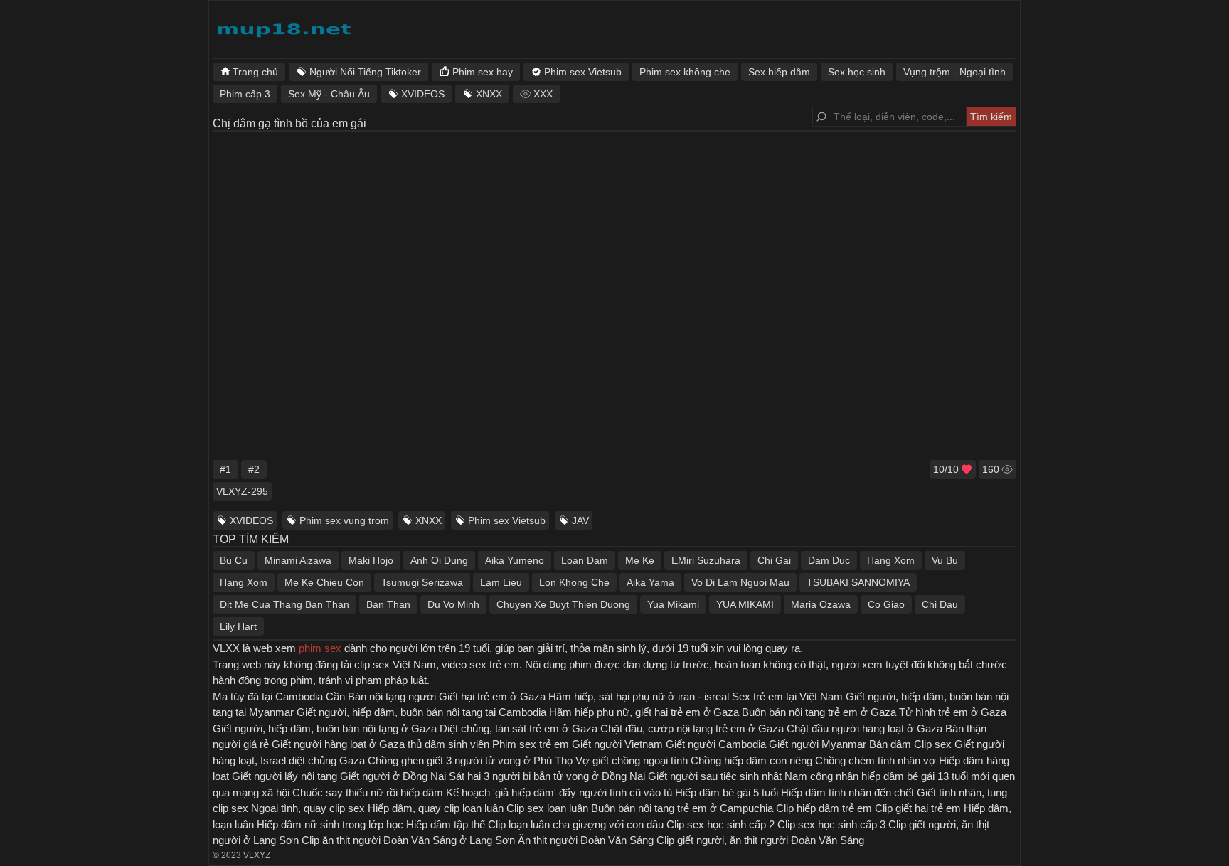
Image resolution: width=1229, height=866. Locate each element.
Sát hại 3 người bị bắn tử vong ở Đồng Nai (547, 776)
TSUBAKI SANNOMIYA (858, 582)
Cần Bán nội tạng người (381, 696)
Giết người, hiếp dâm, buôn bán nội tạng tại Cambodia (421, 712)
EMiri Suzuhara (705, 560)
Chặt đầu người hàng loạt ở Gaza (864, 728)
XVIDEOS (251, 520)
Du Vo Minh (453, 604)
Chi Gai (774, 560)
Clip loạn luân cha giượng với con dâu (576, 824)
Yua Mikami (673, 604)
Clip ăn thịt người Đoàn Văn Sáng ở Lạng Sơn (408, 840)
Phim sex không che (684, 71)
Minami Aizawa (298, 560)
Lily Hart (238, 626)
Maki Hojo (371, 560)
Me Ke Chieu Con (324, 582)
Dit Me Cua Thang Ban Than (284, 604)
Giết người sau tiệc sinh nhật (715, 776)
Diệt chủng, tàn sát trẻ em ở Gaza (518, 728)
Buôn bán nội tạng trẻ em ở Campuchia (682, 808)
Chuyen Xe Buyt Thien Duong (563, 604)
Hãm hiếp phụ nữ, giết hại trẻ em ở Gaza (644, 712)
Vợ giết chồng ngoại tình (631, 760)
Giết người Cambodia (716, 744)
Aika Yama (650, 582)
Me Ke (639, 560)
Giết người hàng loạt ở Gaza (338, 744)
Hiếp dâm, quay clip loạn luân (436, 808)
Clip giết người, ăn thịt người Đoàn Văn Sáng (760, 840)
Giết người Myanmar (817, 744)
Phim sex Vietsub (507, 520)
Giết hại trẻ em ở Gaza (492, 696)
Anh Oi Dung (439, 560)
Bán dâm (890, 744)
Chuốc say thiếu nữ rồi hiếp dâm (367, 792)
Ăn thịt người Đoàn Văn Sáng (586, 840)
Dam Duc (829, 560)
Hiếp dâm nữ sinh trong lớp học (330, 824)
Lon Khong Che (574, 582)
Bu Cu (234, 560)
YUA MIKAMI (745, 604)
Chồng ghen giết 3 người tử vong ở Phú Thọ (470, 760)
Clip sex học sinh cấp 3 (831, 824)
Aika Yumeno (514, 560)
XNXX (428, 520)
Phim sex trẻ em (530, 744)
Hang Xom (891, 560)
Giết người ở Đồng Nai (393, 776)
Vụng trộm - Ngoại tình (954, 71)
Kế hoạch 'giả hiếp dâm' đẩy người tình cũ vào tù (559, 792)
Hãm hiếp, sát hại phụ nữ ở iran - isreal (638, 696)
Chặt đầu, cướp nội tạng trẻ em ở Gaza (692, 728)
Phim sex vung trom (344, 520)
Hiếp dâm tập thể (445, 824)
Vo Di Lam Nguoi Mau (740, 582)
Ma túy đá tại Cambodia (268, 696)
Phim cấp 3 (245, 94)
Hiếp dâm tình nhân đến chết (847, 792)
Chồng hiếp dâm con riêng (751, 760)
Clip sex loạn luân (547, 808)
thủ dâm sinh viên (448, 744)
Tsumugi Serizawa (422, 582)
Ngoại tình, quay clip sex (308, 808)
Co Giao (886, 604)
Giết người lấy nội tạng (284, 776)
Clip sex (933, 744)
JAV (580, 520)
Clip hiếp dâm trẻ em (824, 808)
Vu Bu (945, 560)
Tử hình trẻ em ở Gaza (952, 712)
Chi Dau (940, 604)
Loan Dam (584, 560)
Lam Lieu (501, 582)
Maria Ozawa (821, 604)
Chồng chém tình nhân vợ (875, 760)
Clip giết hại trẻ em (918, 808)
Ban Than (388, 604)
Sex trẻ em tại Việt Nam (787, 696)
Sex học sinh (856, 71)
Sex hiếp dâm (779, 71)
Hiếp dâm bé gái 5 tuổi (726, 792)
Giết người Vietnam (617, 744)
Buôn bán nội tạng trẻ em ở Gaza (819, 712)
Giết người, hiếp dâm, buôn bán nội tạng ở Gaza (325, 728)
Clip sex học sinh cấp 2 (720, 824)
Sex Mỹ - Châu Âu (329, 94)
